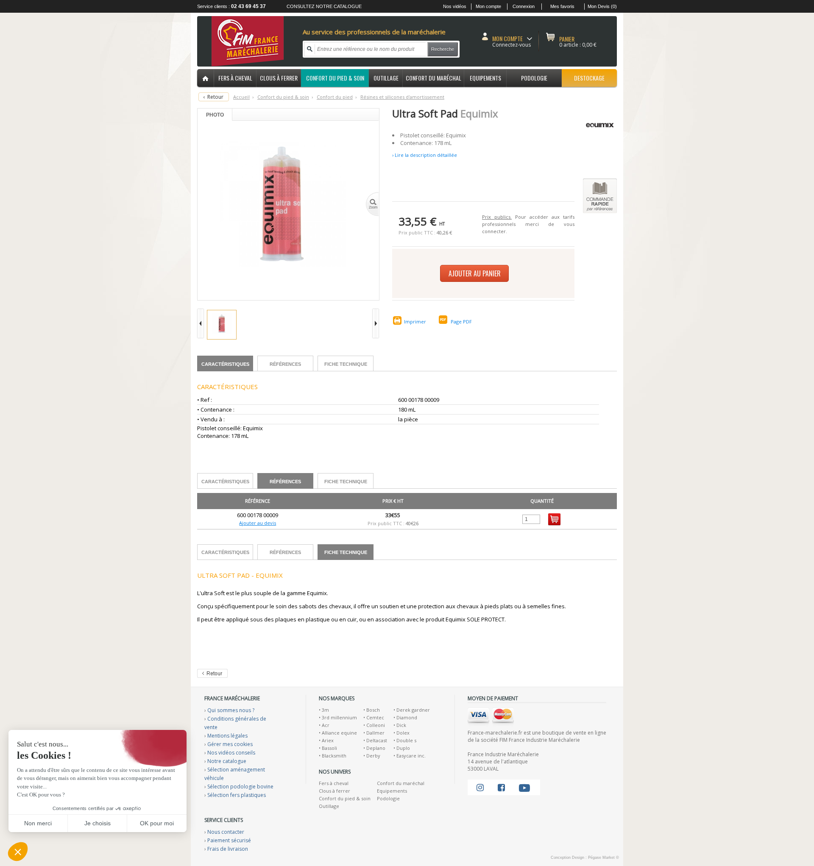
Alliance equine (339, 733)
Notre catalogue (226, 761)
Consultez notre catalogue (324, 6)
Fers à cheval (333, 783)
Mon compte (488, 6)
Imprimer (415, 321)
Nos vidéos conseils (231, 752)
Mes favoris (562, 6)
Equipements (392, 791)
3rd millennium (339, 717)
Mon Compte (507, 38)
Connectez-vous (511, 44)
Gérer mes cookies (230, 744)
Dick (401, 725)
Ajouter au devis (257, 523)
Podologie (388, 798)
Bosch (373, 710)
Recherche (442, 49)
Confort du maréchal (400, 783)
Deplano (375, 748)
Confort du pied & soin (345, 798)
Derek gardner (413, 710)
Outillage (329, 806)
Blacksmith (334, 755)
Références (285, 364)
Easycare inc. (411, 755)
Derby (373, 755)
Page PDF (461, 321)
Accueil (241, 97)
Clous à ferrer (334, 791)
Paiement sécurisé (229, 840)
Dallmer (375, 733)
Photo (215, 115)
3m (325, 710)
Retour (215, 96)
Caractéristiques (225, 364)
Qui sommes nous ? (230, 710)
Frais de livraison (227, 848)
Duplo (403, 748)
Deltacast (376, 740)
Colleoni (375, 725)
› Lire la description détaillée (424, 155)
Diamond (406, 717)
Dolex (403, 733)
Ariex (328, 740)
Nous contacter (225, 831)
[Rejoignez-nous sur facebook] (501, 787)
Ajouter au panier (475, 273)
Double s (406, 740)
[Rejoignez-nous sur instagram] (480, 787)
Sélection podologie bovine (240, 786)
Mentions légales (227, 735)
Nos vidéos (454, 6)
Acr (325, 725)
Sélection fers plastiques (236, 795)
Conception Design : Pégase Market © (585, 857)
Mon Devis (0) (602, 6)
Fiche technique (345, 364)
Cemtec (375, 717)
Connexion (524, 6)
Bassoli (329, 748)
